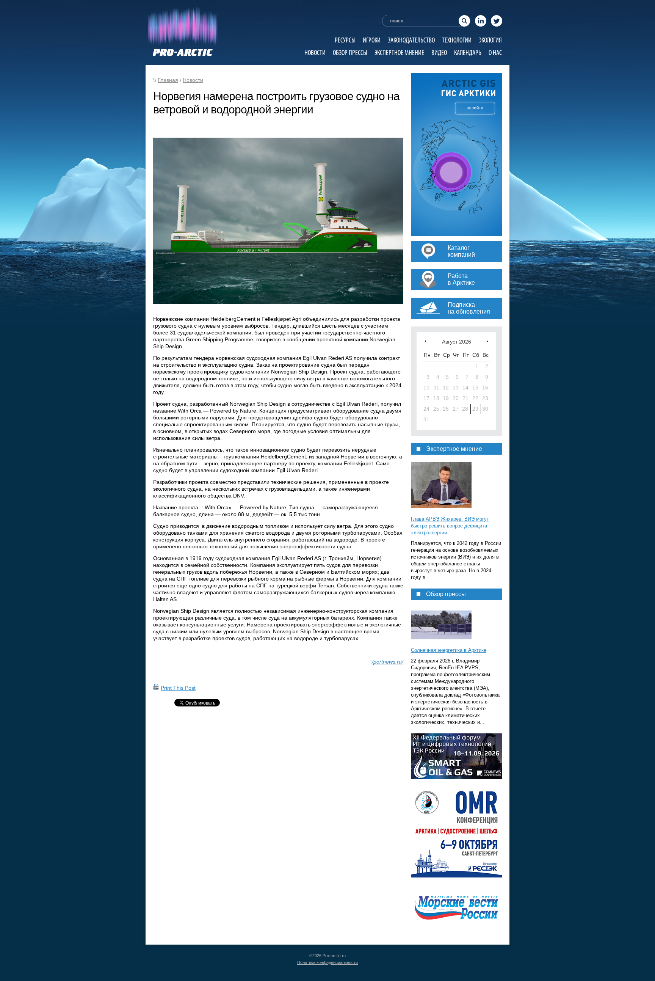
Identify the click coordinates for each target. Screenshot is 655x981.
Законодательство (411, 40)
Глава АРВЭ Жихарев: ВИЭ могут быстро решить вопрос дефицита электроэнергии (450, 525)
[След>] (487, 341)
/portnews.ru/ (387, 662)
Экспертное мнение (399, 52)
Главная (168, 80)
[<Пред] (425, 341)
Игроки (372, 40)
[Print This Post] (156, 688)
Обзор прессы (350, 52)
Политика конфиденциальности (327, 962)
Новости (315, 52)
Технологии (457, 40)
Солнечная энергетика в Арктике (448, 650)
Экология (490, 40)
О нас (495, 52)
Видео (439, 52)
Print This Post (178, 688)
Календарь (467, 52)
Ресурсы (345, 40)
